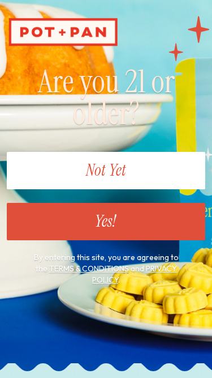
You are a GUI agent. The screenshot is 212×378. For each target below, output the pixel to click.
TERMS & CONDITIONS (89, 269)
